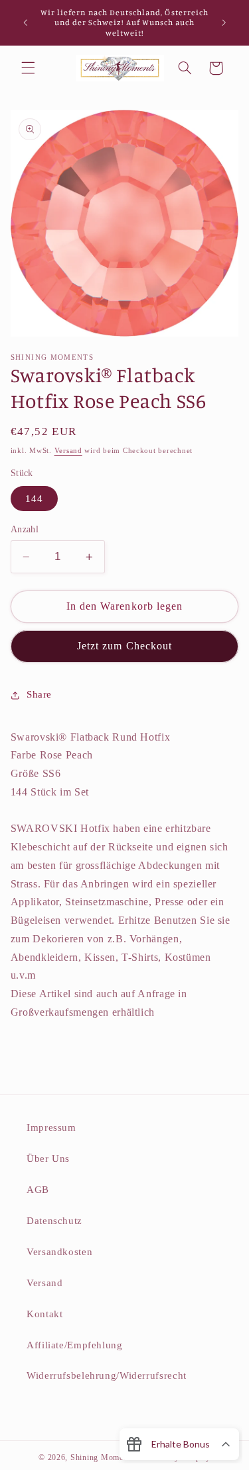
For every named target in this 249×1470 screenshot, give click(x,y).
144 (34, 498)
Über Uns (48, 1158)
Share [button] (39, 694)
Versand (68, 450)
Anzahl (25, 529)
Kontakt (44, 1314)
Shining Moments (103, 1457)
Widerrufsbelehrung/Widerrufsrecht (107, 1375)
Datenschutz (54, 1220)
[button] (28, 68)
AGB (38, 1189)
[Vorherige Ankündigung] (25, 22)
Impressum (51, 1127)
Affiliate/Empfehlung (75, 1345)
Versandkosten (59, 1251)
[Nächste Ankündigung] (223, 22)
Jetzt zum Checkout (124, 645)
